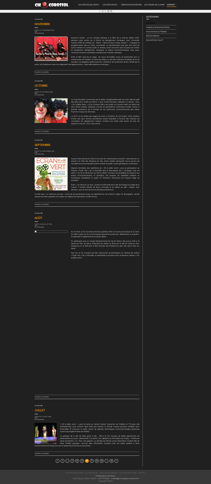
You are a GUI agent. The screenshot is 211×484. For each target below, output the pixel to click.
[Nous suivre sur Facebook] (100, 11)
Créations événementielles (157, 27)
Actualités (39, 19)
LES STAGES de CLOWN (154, 5)
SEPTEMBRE (43, 144)
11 (92, 461)
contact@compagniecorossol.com (125, 479)
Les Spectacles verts (88, 5)
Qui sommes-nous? (154, 40)
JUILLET (40, 410)
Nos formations (152, 36)
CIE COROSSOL (39, 33)
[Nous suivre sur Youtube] (111, 11)
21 (111, 461)
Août (38, 217)
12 (97, 461)
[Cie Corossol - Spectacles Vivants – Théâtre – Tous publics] (52, 5)
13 (102, 461)
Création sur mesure (131, 5)
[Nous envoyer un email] (103, 11)
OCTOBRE (41, 85)
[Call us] (105, 11)
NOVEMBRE (42, 24)
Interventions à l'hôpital (156, 32)
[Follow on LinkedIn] (108, 11)
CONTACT (171, 5)
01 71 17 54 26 (103, 479)
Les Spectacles (110, 5)
